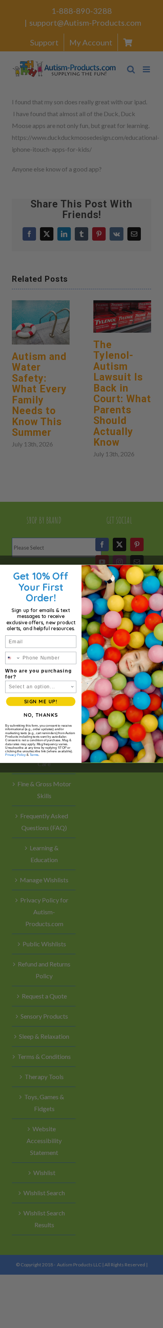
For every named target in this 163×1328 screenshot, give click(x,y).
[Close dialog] (156, 571)
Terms (34, 755)
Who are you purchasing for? (38, 673)
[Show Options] (72, 687)
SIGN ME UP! (40, 701)
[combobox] (13, 658)
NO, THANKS (41, 715)
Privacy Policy (15, 755)
